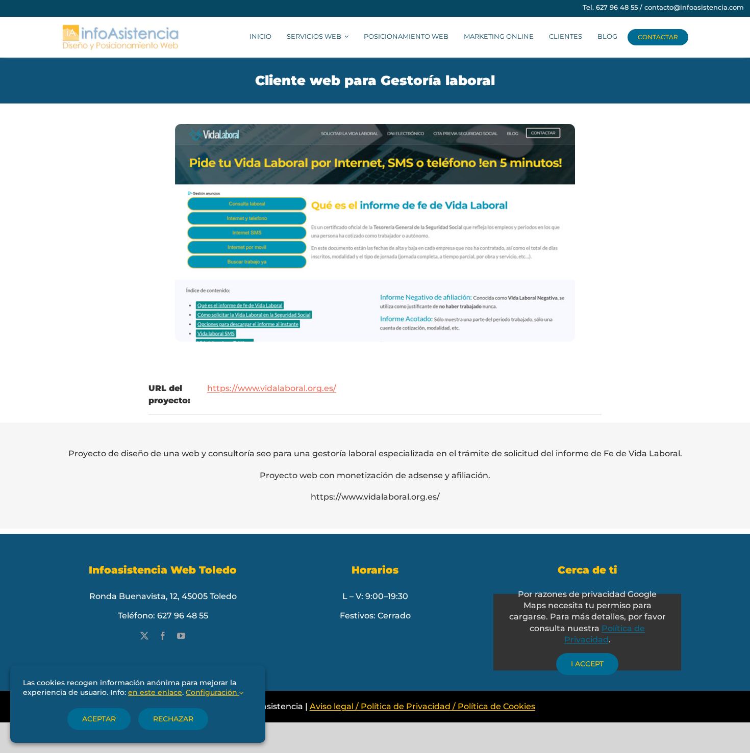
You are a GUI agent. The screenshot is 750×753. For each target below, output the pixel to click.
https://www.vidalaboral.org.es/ (271, 388)
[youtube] (181, 636)
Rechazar (173, 718)
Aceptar (99, 718)
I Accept (587, 663)
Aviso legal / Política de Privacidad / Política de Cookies (422, 706)
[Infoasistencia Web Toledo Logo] (120, 28)
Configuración (212, 692)
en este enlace (155, 692)
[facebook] (163, 636)
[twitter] (144, 636)
